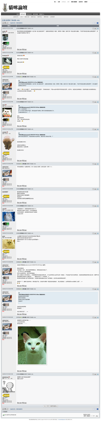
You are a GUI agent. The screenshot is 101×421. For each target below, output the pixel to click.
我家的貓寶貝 (19, 23)
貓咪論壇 (23, 14)
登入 (55, 1)
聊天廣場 (35, 14)
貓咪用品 (39, 16)
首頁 (18, 14)
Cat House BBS (50, 419)
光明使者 (7, 45)
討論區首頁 (12, 23)
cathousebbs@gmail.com (62, 419)
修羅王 (6, 397)
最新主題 (27, 16)
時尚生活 (29, 14)
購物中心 (41, 14)
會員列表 (81, 1)
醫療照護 (46, 16)
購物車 (86, 1)
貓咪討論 (33, 16)
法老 (6, 155)
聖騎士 (6, 94)
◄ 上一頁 (46, 406)
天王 (6, 69)
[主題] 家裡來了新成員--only (11, 20)
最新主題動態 (74, 1)
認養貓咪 (52, 16)
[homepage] (17, 11)
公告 (21, 16)
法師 (6, 122)
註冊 (59, 1)
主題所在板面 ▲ (53, 406)
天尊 (6, 253)
